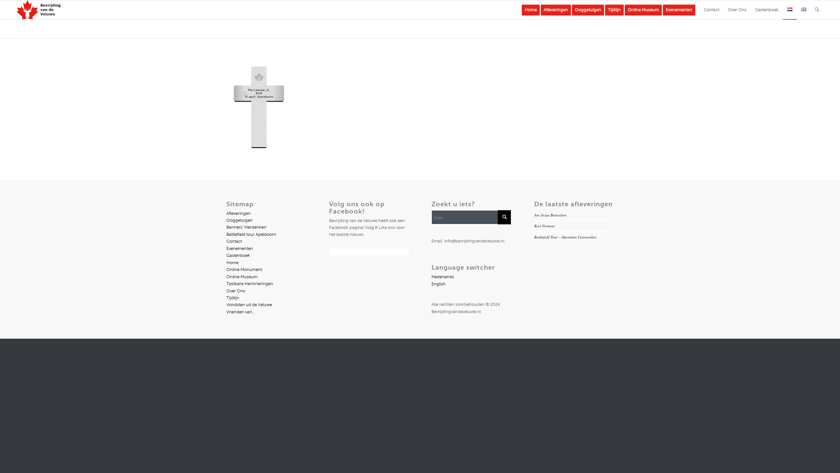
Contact (234, 241)
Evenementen (239, 248)
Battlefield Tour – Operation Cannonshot (565, 237)
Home (232, 262)
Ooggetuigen (239, 220)
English (438, 284)
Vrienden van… (240, 312)
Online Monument (244, 269)
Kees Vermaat (544, 225)
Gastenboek (238, 255)
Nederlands (442, 277)
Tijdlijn (232, 298)
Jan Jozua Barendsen (550, 215)
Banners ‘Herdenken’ (246, 227)
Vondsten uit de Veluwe (249, 305)
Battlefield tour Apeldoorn (251, 234)
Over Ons (235, 291)
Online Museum (242, 277)
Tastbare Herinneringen (249, 284)
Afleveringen (238, 213)
